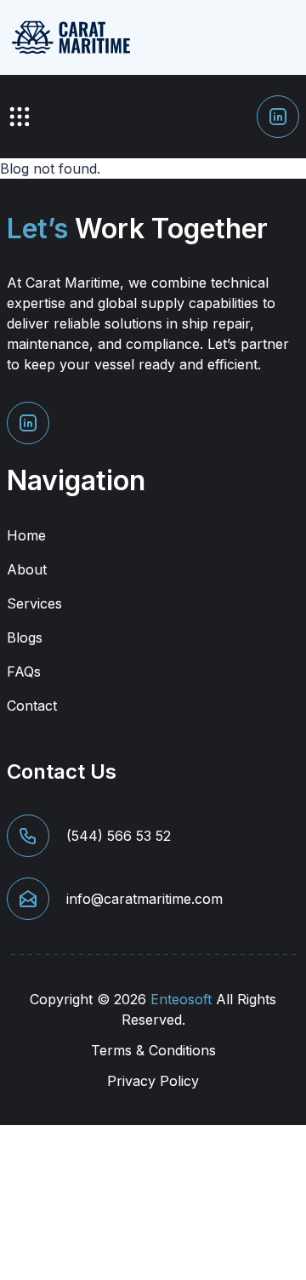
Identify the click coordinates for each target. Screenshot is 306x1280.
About (27, 569)
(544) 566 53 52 (118, 835)
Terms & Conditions (153, 1050)
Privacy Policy (153, 1080)
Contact (32, 705)
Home (26, 535)
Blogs (24, 637)
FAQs (24, 671)
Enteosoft (181, 999)
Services (34, 603)
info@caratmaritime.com (144, 898)
